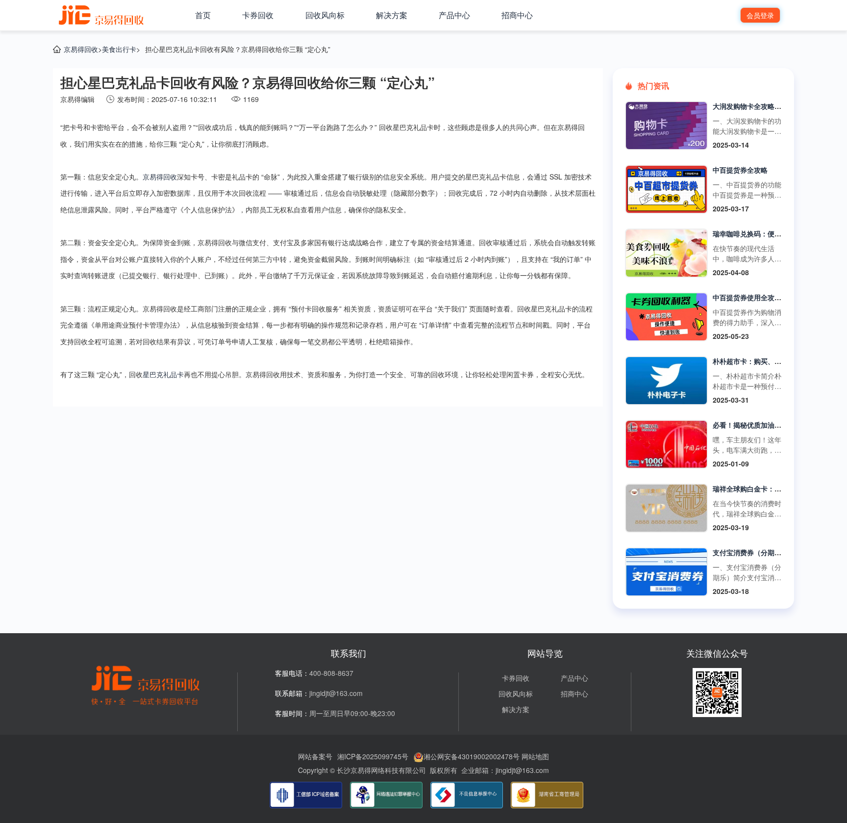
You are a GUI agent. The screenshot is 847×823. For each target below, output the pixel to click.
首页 (203, 15)
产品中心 (454, 15)
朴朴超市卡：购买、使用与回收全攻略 (771, 361)
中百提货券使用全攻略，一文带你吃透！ (774, 297)
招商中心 (517, 15)
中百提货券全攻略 (740, 170)
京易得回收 (81, 49)
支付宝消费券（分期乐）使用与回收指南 (774, 552)
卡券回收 (258, 15)
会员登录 (760, 15)
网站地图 (535, 756)
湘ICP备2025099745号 (372, 756)
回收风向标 (325, 15)
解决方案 (391, 15)
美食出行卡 (119, 49)
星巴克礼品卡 (163, 374)
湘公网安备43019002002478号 (472, 756)
